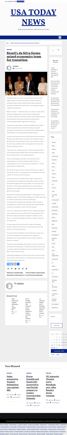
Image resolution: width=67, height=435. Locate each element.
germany (54, 173)
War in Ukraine (55, 304)
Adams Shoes (9, 431)
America (54, 142)
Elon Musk (54, 159)
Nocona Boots (5, 427)
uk (52, 262)
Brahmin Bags (41, 434)
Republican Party (54, 239)
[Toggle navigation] (60, 37)
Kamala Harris (55, 206)
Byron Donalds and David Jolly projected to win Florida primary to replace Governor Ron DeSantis (33, 387)
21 (52, 345)
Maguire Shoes (21, 429)
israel (53, 191)
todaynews (9, 49)
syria (53, 247)
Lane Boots (63, 424)
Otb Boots (62, 431)
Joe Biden (54, 203)
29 (54, 347)
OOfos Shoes (13, 424)
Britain (53, 145)
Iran (53, 184)
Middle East (54, 220)
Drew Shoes (43, 429)
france (53, 166)
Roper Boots (12, 429)
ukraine (53, 266)
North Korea (54, 227)
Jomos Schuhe (52, 429)
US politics (54, 290)
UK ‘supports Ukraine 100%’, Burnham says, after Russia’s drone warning (42, 306)
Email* (53, 316)
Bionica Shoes (4, 424)
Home (7, 43)
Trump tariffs (55, 259)
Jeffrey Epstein (55, 199)
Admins (16, 66)
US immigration (54, 286)
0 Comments (16, 397)
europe (53, 163)
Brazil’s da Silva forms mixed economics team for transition (25, 43)
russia (53, 243)
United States (55, 269)
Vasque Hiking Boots (42, 431)
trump (53, 250)
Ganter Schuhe (61, 427)
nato (53, 224)
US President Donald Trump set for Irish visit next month (55, 124)
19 (63, 342)
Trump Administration (55, 254)
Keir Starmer (55, 210)
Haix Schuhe (32, 434)
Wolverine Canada (33, 424)
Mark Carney (55, 213)
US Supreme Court (55, 294)
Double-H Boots (22, 424)
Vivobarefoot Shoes (53, 424)
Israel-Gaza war (54, 195)
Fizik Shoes (13, 427)
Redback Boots (4, 434)
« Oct (52, 354)
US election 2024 (54, 281)
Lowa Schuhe (52, 427)
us (52, 273)
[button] (5, 37)
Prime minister (55, 234)
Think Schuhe (14, 434)
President (54, 231)
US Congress (55, 276)
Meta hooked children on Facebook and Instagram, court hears (55, 113)
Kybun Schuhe (23, 434)
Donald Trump (55, 156)
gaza (53, 170)
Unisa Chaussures (42, 427)
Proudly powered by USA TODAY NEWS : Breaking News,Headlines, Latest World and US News (33, 421)
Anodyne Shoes (18, 431)
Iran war (54, 187)
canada (53, 149)
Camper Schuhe (31, 427)
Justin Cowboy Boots (33, 429)
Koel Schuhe (21, 427)
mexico (53, 217)
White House (55, 307)
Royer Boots (49, 434)
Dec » (58, 354)
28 (52, 347)
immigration (54, 180)
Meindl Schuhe (54, 431)
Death (53, 152)
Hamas (53, 177)
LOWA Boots (43, 424)
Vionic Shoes (4, 429)
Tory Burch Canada (29, 431)
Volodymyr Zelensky (54, 299)
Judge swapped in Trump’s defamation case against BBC (15, 304)
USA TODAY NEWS (33, 17)
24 (59, 345)
